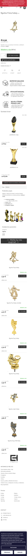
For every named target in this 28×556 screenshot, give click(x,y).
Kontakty (3, 477)
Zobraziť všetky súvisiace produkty (14, 182)
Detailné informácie (5, 66)
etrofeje (5, 520)
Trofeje (2, 497)
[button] (14, 278)
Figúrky (12, 205)
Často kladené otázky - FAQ (7, 469)
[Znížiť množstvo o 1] (6, 56)
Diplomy (2, 499)
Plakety (15, 493)
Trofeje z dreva (17, 497)
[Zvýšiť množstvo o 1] (6, 54)
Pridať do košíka (14, 55)
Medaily (2, 495)
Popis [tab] (3, 187)
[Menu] (24, 7)
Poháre (2, 493)
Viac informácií (8, 544)
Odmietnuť (7, 552)
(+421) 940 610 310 (7, 515)
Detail (23, 144)
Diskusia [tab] (7, 187)
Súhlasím (19, 552)
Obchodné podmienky (6, 471)
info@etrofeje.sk (7, 513)
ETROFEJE (5, 517)
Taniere (15, 499)
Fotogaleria (3, 475)
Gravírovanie (17, 501)
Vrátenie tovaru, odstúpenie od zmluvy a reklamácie (12, 483)
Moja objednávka (4, 484)
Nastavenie (13, 547)
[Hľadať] (16, 7)
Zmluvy (2, 479)
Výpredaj (3, 501)
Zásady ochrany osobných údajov (8, 473)
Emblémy (16, 495)
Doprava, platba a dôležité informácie (9, 481)
